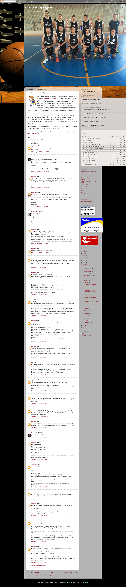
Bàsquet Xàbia (85, 188)
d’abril (86, 315)
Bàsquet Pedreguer (86, 186)
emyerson (69, 582)
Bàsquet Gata (84, 184)
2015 (84, 253)
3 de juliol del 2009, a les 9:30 (39, 487)
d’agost (86, 278)
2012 (84, 260)
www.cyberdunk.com (50, 98)
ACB (82, 191)
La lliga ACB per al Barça (90, 288)
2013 (84, 258)
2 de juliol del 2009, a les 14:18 (39, 390)
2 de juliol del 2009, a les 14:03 (39, 374)
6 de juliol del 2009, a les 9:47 (39, 515)
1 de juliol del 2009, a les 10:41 (39, 294)
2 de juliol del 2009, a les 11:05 (39, 315)
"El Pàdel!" (87, 310)
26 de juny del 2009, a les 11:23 (40, 152)
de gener (86, 322)
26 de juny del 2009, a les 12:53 (40, 187)
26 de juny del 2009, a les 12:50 (40, 171)
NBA (82, 195)
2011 (84, 262)
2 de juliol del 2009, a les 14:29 (39, 403)
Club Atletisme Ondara (87, 201)
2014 (84, 255)
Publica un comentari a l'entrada (38, 565)
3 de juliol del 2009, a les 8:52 (39, 459)
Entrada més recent (34, 572)
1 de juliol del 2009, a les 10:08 (39, 267)
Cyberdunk (84, 197)
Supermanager (85, 199)
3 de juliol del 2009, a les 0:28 (39, 437)
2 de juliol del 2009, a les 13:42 (39, 341)
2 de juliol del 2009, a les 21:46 (39, 427)
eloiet (33, 258)
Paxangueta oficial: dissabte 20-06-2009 (90, 291)
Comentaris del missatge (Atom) (44, 576)
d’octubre (87, 273)
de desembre (88, 269)
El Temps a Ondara (89, 91)
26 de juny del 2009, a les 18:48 (40, 206)
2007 (84, 327)
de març (86, 318)
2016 (84, 251)
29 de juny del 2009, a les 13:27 (40, 243)
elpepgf (33, 146)
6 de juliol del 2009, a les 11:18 (39, 562)
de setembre (87, 275)
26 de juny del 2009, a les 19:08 (40, 224)
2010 (84, 264)
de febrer (87, 320)
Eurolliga (83, 193)
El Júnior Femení (88, 304)
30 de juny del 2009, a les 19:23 (40, 252)
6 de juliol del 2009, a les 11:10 (39, 541)
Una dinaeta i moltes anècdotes (89, 294)
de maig (86, 313)
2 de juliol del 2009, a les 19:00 (39, 416)
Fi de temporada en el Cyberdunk (90, 285)
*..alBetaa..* (34, 157)
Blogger (86, 582)
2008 (84, 325)
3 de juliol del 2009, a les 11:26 (39, 498)
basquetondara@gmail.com (88, 171)
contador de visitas (86, 335)
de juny (86, 282)
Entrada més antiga (70, 572)
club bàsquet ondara (38, 8)
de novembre (88, 271)
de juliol (86, 280)
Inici (52, 572)
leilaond (33, 192)
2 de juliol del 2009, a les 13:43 (39, 357)
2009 (84, 267)
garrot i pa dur (35, 211)
